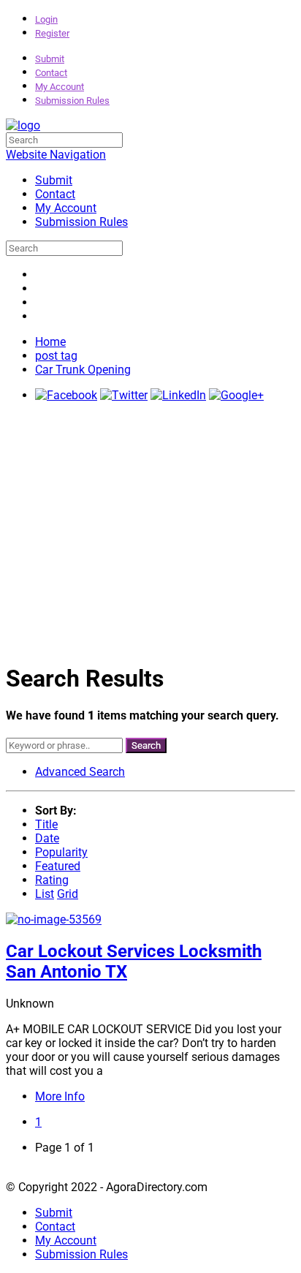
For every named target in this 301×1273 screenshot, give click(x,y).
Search (146, 745)
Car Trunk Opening (83, 370)
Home (50, 342)
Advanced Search (80, 772)
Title (46, 824)
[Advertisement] (150, 531)
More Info (60, 1096)
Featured (57, 866)
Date (47, 838)
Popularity (61, 852)
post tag (56, 356)
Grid (67, 894)
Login (46, 19)
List (44, 894)
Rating (52, 880)
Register (52, 33)
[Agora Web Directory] (23, 125)
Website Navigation (56, 155)
